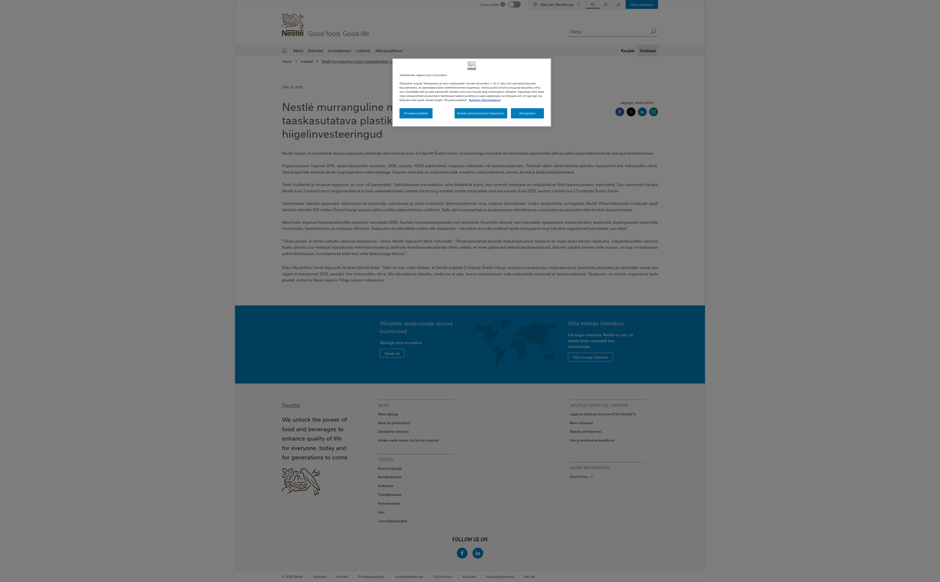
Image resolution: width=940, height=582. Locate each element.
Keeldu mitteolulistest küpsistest (481, 113)
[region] (471, 92)
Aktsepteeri (527, 113)
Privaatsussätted (416, 113)
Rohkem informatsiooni (485, 100)
